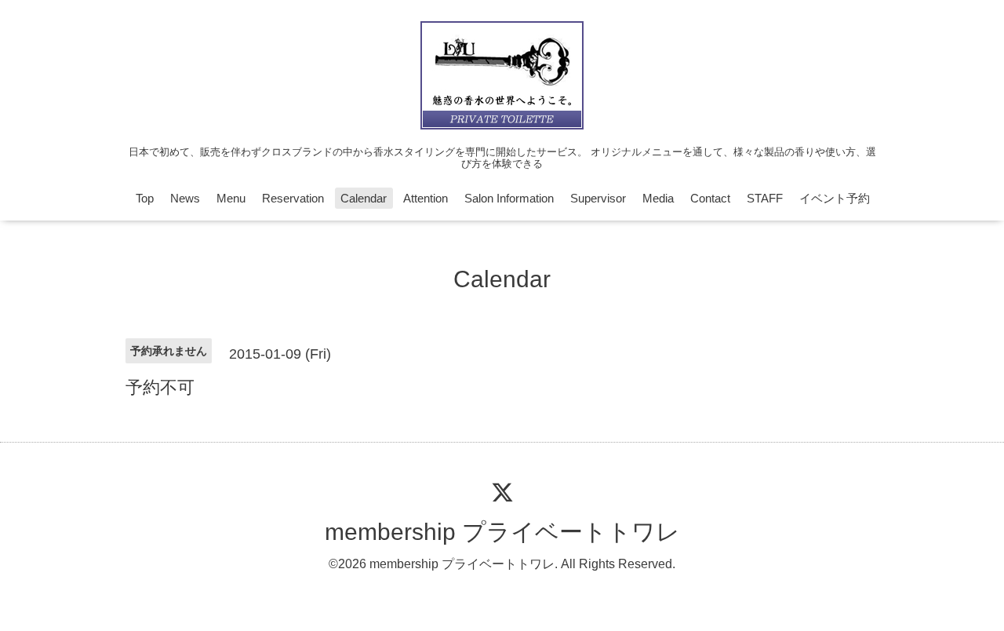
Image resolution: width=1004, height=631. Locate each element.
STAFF (765, 198)
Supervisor (598, 198)
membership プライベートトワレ (502, 532)
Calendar (363, 198)
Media (658, 198)
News (185, 198)
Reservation (293, 198)
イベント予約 (834, 198)
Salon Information (509, 198)
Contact (710, 198)
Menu (231, 198)
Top (145, 198)
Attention (425, 198)
